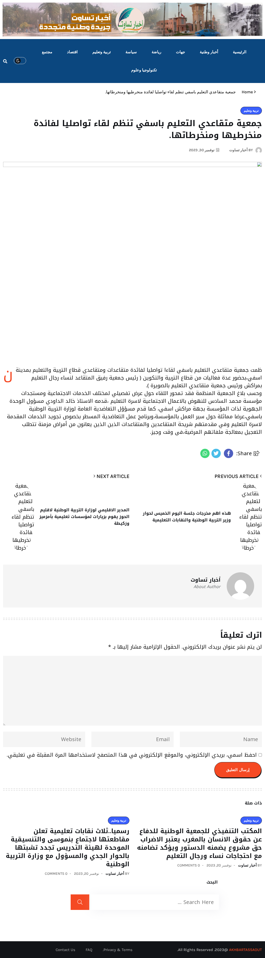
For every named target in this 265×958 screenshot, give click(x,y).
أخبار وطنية (209, 52)
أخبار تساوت (247, 865)
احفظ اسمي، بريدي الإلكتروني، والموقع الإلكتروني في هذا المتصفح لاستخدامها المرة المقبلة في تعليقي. (132, 755)
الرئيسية (239, 52)
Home (246, 91)
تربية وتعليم (101, 52)
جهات (180, 52)
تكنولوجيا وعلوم (144, 70)
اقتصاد (72, 52)
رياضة (156, 52)
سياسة (131, 52)
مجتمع (47, 52)
